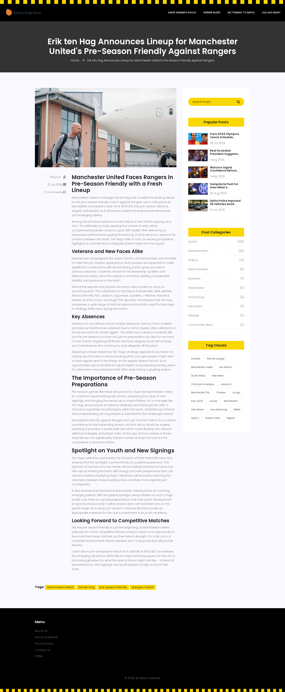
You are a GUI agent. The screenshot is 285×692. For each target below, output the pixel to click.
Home (75, 60)
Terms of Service (46, 637)
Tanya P (55, 177)
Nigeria (231, 418)
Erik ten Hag (86, 587)
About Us (41, 631)
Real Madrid (231, 401)
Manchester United (60, 587)
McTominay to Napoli (241, 12)
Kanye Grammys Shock (182, 12)
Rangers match (143, 587)
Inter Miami (197, 409)
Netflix (237, 409)
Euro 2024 (197, 401)
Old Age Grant (271, 12)
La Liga (236, 392)
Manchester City (200, 392)
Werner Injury (211, 12)
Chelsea (221, 392)
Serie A (195, 418)
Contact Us (42, 650)
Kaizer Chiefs (213, 418)
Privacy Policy (44, 644)
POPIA (39, 656)
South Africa (198, 375)
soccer (213, 401)
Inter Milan (218, 375)
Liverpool (226, 384)
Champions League (202, 384)
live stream (225, 367)
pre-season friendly (113, 587)
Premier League (216, 358)
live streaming (219, 409)
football (195, 358)
